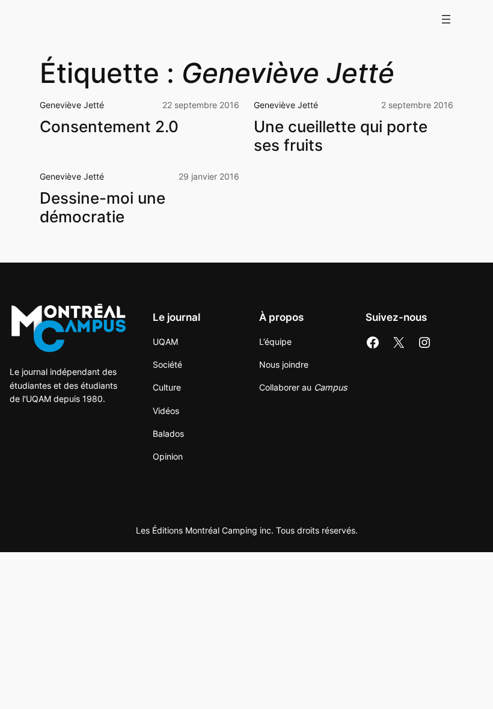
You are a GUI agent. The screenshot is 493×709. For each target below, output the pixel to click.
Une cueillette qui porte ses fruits (340, 136)
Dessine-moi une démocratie (102, 207)
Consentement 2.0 (109, 127)
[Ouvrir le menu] (446, 19)
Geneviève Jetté (72, 105)
